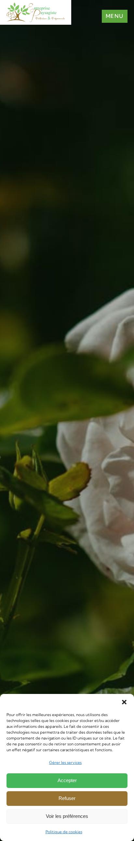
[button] (124, 702)
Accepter (67, 780)
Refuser (67, 798)
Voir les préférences (67, 816)
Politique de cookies (64, 831)
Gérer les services (65, 762)
